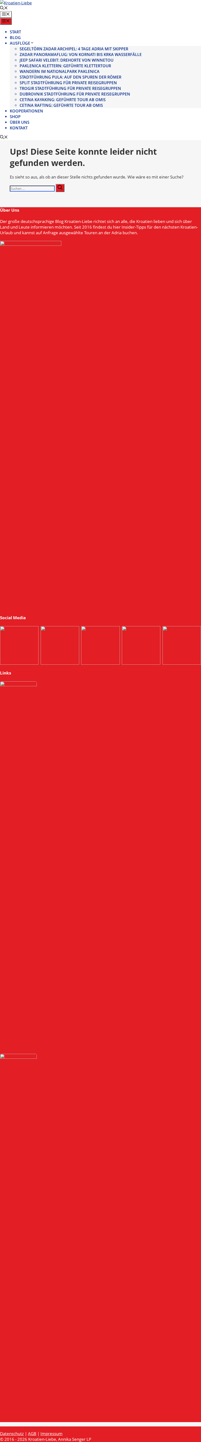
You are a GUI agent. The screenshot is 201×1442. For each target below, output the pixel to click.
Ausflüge (20, 43)
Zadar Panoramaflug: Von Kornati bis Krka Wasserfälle (81, 54)
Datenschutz (12, 1433)
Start (15, 32)
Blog (15, 37)
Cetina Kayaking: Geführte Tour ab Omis (63, 99)
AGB (32, 1433)
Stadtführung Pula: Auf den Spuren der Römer (70, 77)
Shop (15, 116)
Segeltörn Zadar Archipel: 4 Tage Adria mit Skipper (74, 49)
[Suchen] (60, 188)
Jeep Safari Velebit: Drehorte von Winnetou (66, 60)
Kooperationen (26, 111)
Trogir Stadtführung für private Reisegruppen (70, 88)
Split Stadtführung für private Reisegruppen (68, 82)
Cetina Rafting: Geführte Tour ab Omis (61, 105)
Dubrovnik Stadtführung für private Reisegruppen (75, 94)
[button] (4, 8)
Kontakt (19, 128)
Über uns (19, 122)
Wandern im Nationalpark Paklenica (60, 71)
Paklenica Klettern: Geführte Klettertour (65, 66)
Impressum (51, 1433)
